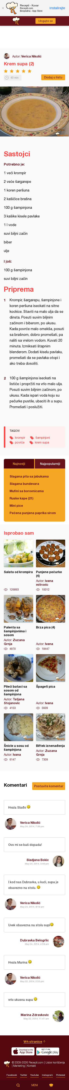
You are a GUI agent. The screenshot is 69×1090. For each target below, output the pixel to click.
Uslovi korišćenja (55, 1062)
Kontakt (31, 1065)
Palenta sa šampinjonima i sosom (18, 623)
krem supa (42, 442)
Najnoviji (19, 463)
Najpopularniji (50, 463)
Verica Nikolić (31, 56)
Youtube (34, 1075)
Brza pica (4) (50, 623)
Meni (34, 1085)
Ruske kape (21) (21, 498)
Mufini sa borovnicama (27, 491)
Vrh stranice (33, 1041)
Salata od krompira (18, 566)
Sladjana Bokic (37, 860)
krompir (20, 437)
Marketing (19, 1065)
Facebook (12, 1075)
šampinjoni (42, 437)
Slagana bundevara (24, 483)
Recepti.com (7, 1064)
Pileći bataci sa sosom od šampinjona (18, 682)
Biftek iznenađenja (50, 737)
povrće (20, 442)
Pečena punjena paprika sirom (33, 513)
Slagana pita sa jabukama (29, 476)
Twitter (23, 1075)
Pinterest (60, 1075)
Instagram (47, 1075)
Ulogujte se (45, 20)
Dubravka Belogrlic (34, 940)
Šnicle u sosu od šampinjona (18, 737)
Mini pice (16, 505)
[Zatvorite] (3, 8)
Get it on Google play (47, 1051)
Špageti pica (50, 682)
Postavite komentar (48, 786)
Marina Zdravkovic (35, 1015)
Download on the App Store (23, 1051)
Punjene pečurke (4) (50, 566)
